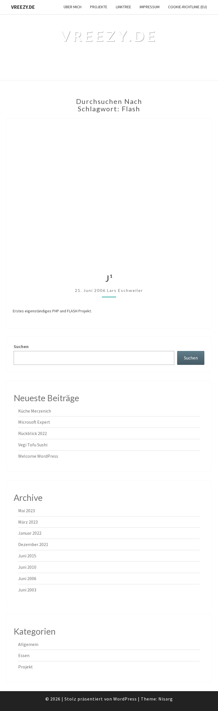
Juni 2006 (27, 578)
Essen (24, 655)
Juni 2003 (27, 590)
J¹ (109, 278)
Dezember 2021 (33, 544)
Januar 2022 (29, 533)
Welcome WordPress (38, 456)
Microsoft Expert (34, 422)
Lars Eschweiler (125, 290)
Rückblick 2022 (32, 433)
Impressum (150, 6)
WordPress (125, 699)
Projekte (98, 6)
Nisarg (165, 699)
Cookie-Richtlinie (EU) (187, 6)
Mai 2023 (26, 510)
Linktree (123, 6)
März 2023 (28, 522)
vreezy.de (23, 7)
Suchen (21, 346)
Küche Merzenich (34, 411)
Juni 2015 (27, 556)
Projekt (25, 667)
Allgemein (28, 644)
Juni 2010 (27, 567)
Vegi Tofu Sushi (32, 444)
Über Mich (72, 6)
